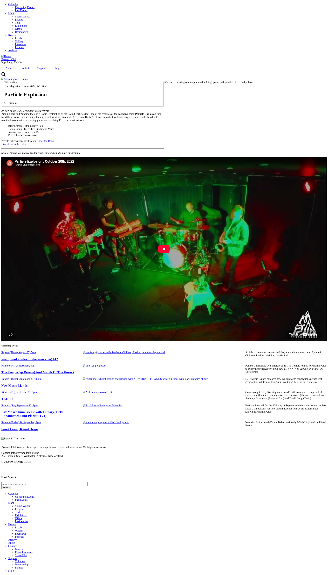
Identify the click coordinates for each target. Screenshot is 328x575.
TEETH (7, 399)
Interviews (20, 44)
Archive (12, 50)
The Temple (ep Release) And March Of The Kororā (37, 372)
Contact (12, 546)
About (11, 542)
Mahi (11, 13)
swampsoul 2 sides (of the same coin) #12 (29, 359)
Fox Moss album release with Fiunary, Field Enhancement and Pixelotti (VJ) (32, 414)
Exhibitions (21, 25)
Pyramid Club (8, 59)
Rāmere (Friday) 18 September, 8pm (21, 422)
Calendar (13, 4)
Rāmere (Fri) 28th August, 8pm (18, 365)
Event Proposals (23, 552)
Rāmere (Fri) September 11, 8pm (19, 392)
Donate (19, 567)
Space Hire (21, 555)
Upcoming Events (25, 7)
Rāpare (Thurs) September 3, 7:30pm (21, 378)
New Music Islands (14, 385)
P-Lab (18, 38)
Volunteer (20, 561)
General (19, 549)
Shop (11, 570)
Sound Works (22, 16)
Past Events (21, 10)
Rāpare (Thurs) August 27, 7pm (18, 352)
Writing (19, 41)
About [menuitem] (8, 68)
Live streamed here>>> (13, 144)
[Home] (6, 56)
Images (19, 19)
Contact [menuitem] (24, 68)
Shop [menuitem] (56, 68)
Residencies (21, 31)
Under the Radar (45, 141)
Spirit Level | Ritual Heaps (19, 429)
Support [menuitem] (41, 68)
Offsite (18, 28)
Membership (22, 564)
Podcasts (19, 47)
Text (17, 22)
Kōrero (12, 35)
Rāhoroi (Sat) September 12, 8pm (19, 405)
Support (12, 558)
